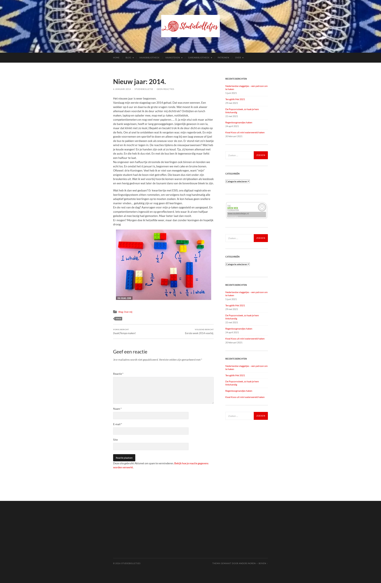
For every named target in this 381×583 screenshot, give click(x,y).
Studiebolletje (144, 89)
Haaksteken (172, 57)
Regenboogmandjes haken (238, 122)
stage (118, 318)
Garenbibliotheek (199, 57)
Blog (128, 57)
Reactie (118, 373)
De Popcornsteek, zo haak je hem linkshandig (242, 111)
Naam (117, 408)
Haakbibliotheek (149, 57)
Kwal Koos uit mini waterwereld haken (245, 132)
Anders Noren (247, 563)
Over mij (128, 311)
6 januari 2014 (122, 89)
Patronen (223, 57)
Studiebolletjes (130, 563)
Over (238, 57)
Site (115, 439)
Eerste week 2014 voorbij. (199, 331)
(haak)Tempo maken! (124, 331)
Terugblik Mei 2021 (235, 99)
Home (116, 57)
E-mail (117, 424)
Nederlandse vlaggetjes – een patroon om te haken (246, 87)
